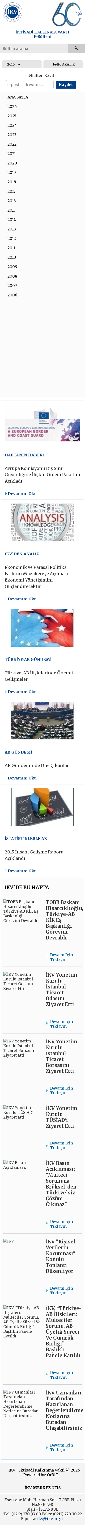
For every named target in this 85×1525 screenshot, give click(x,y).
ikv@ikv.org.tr (50, 1518)
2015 (11, 64)
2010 (12, 257)
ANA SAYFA (18, 97)
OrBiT (52, 1474)
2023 (12, 134)
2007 (12, 285)
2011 (11, 248)
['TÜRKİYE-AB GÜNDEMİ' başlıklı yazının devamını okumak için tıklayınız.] (42, 651)
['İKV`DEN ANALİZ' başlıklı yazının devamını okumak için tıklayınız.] (42, 552)
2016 (12, 200)
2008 (12, 276)
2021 (12, 153)
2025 (12, 116)
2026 (12, 106)
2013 (12, 229)
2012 (12, 238)
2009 (12, 266)
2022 (12, 144)
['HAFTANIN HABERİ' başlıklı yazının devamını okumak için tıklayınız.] (42, 450)
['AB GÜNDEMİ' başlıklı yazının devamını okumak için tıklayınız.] (42, 741)
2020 (12, 163)
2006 (12, 295)
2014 (12, 219)
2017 (12, 191)
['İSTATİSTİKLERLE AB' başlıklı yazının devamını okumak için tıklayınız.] (42, 830)
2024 (12, 125)
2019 (12, 172)
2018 (12, 182)
